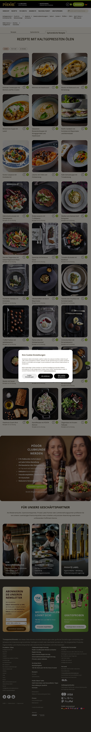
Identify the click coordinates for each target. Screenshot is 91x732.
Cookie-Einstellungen (29, 376)
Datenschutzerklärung (50, 370)
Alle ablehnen (45, 376)
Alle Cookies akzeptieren (61, 376)
